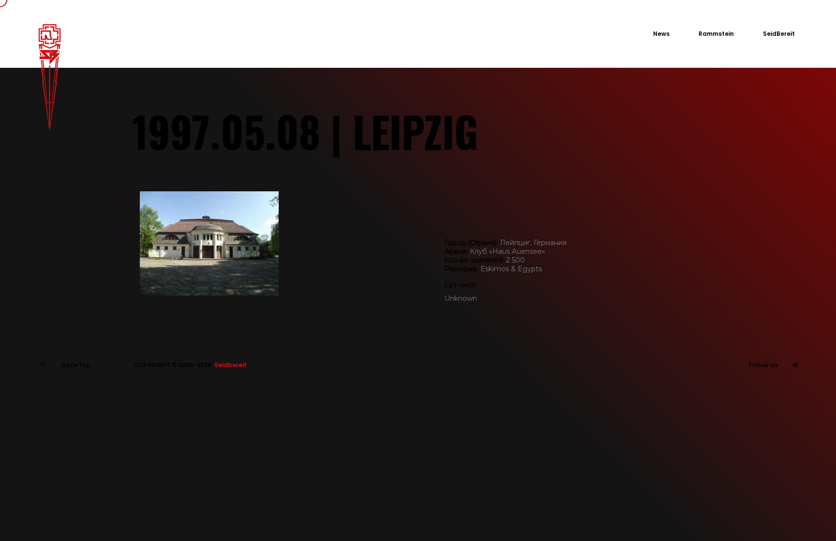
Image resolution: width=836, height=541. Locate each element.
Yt (795, 389)
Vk (771, 389)
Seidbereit (230, 365)
